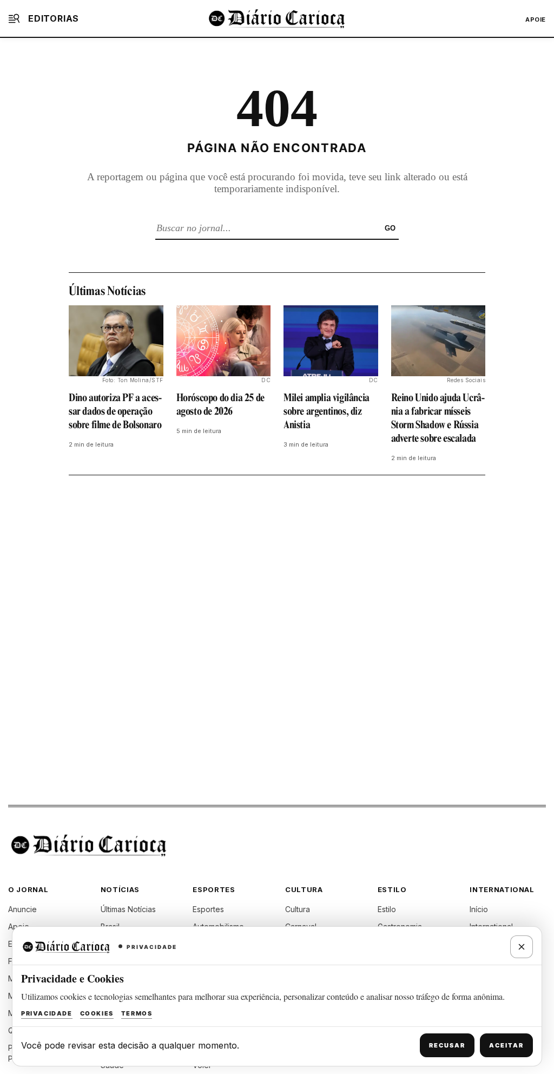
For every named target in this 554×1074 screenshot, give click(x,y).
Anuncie (22, 909)
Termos (137, 1013)
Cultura (297, 909)
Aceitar (506, 1045)
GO (390, 228)
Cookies (97, 1013)
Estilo (387, 909)
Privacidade (46, 1013)
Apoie (535, 19)
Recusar (447, 1045)
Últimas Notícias (128, 909)
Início (479, 909)
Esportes (208, 909)
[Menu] (14, 18)
